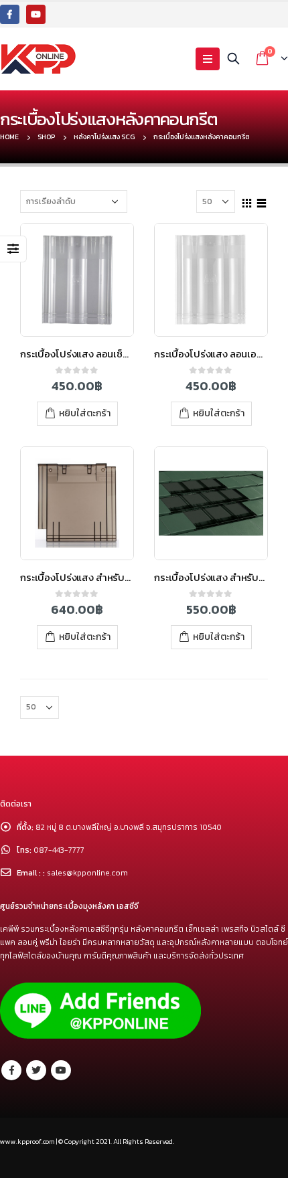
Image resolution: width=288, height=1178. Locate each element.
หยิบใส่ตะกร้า (85, 413)
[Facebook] (9, 14)
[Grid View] (247, 201)
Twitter (36, 1070)
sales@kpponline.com (87, 873)
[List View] (262, 201)
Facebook (11, 1070)
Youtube (61, 1070)
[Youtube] (36, 14)
